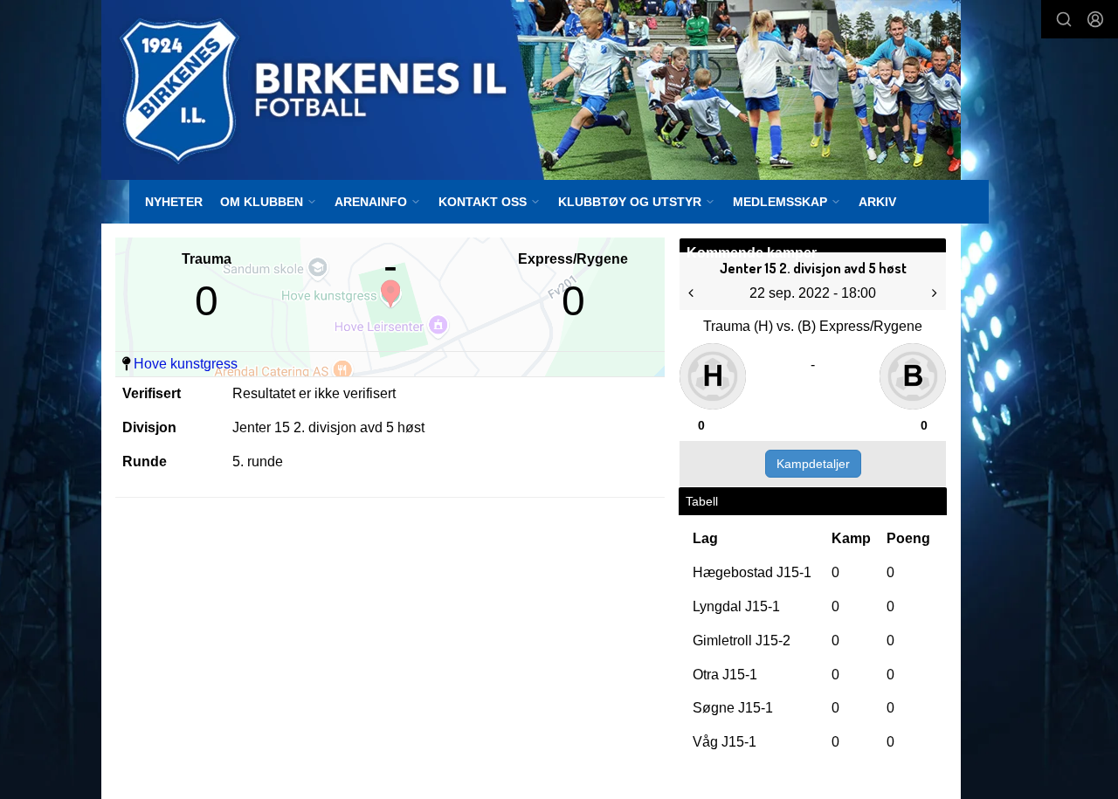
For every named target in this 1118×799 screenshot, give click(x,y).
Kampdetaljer (813, 464)
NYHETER (174, 202)
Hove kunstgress (186, 363)
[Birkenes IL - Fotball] (531, 90)
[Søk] (1064, 19)
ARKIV (877, 202)
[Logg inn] (1095, 19)
